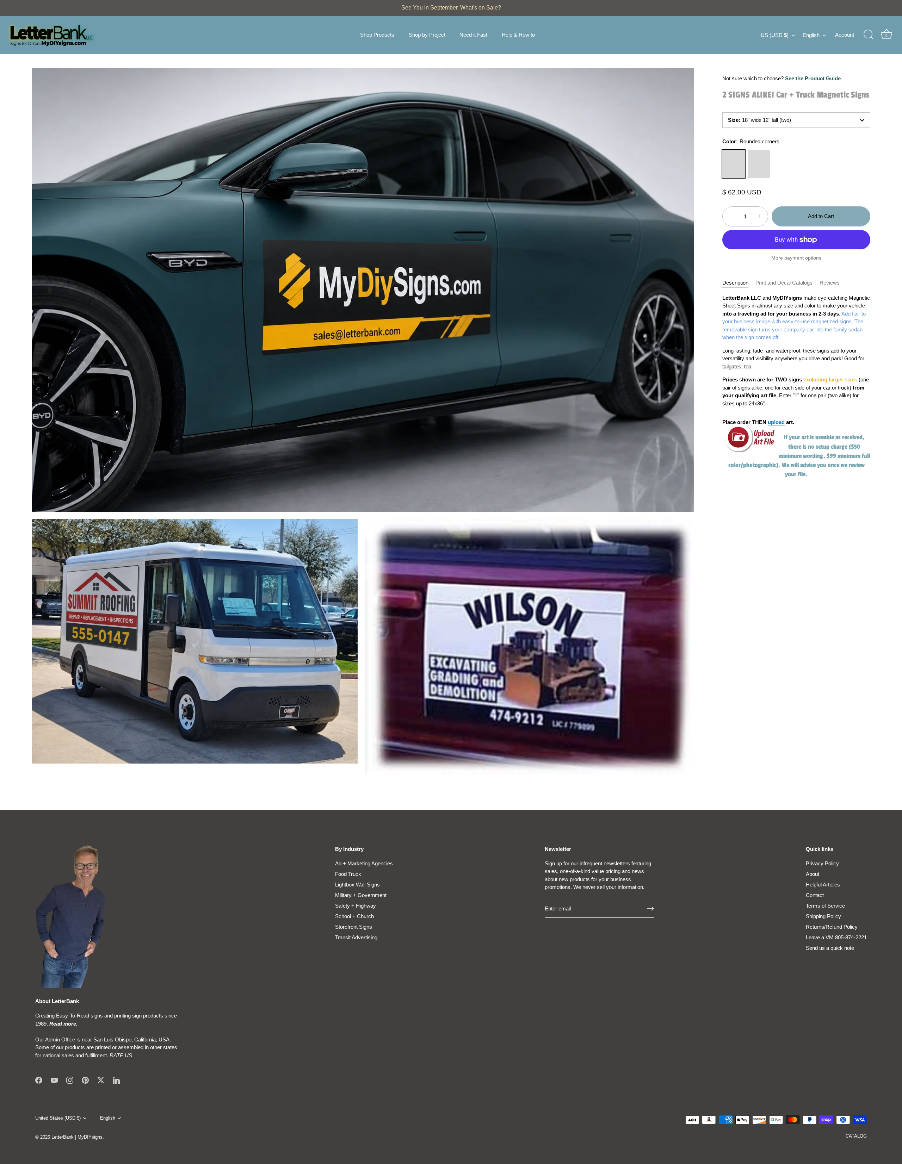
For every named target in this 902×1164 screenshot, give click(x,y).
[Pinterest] (85, 1080)
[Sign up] (650, 908)
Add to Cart (821, 216)
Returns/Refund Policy (832, 927)
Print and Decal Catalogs (784, 283)
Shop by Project (427, 35)
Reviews (830, 283)
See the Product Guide (813, 78)
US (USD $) (775, 35)
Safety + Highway (355, 906)
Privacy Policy (822, 863)
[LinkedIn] (116, 1080)
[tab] (738, 283)
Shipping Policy (823, 916)
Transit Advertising (356, 937)
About (812, 874)
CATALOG (856, 1136)
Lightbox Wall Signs (357, 885)
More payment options (796, 258)
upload (776, 422)
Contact (815, 895)
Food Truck (348, 874)
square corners (759, 164)
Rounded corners (733, 164)
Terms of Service (825, 906)
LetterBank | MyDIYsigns (77, 1137)
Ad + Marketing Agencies (364, 863)
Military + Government (361, 895)
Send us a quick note (830, 948)
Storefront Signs (353, 927)
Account (844, 35)
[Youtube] (54, 1080)
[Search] (868, 35)
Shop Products (377, 35)
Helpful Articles (823, 885)
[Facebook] (38, 1080)
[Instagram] (69, 1080)
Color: (750, 141)
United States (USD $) (58, 1118)
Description (735, 283)
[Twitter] (100, 1080)
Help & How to (518, 35)
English (811, 35)
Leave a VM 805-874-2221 (836, 937)
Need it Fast (473, 35)
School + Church (354, 916)
